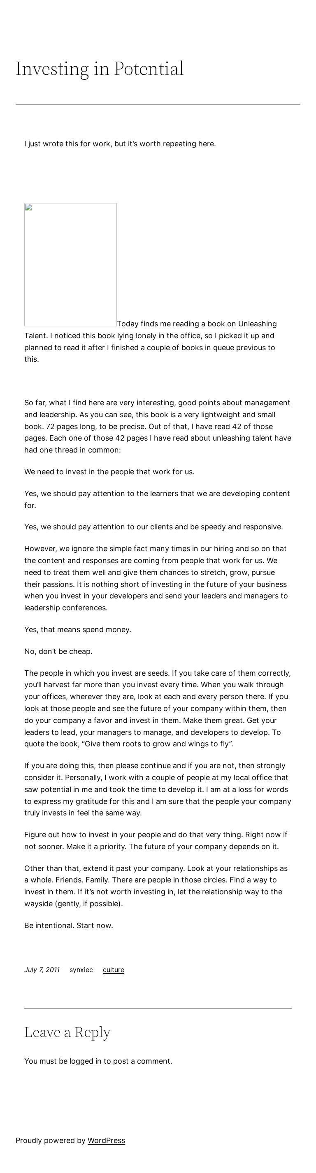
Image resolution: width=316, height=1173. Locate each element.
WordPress (106, 1140)
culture (113, 969)
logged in (86, 1061)
